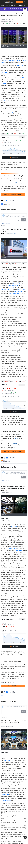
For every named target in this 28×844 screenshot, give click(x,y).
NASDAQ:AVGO (13, 285)
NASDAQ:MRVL (18, 291)
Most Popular (9, 5)
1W (5, 145)
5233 (22, 78)
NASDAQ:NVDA (17, 283)
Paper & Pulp (7, 60)
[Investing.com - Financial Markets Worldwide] (8, 2)
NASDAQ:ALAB (14, 293)
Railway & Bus (16, 60)
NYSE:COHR (21, 289)
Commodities (22, 5)
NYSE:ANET (11, 287)
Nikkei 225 (20, 65)
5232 (10, 74)
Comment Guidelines (5, 223)
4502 (24, 94)
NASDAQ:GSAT (8, 760)
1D (3, 145)
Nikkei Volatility (8, 112)
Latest (3, 5)
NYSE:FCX (14, 526)
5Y (15, 145)
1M (8, 145)
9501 (4, 83)
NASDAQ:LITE (6, 289)
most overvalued (6, 800)
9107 (4, 100)
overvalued (19, 550)
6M (11, 145)
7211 (7, 90)
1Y (13, 145)
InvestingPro (13, 548)
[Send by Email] (14, 200)
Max (18, 145)
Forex (15, 5)
